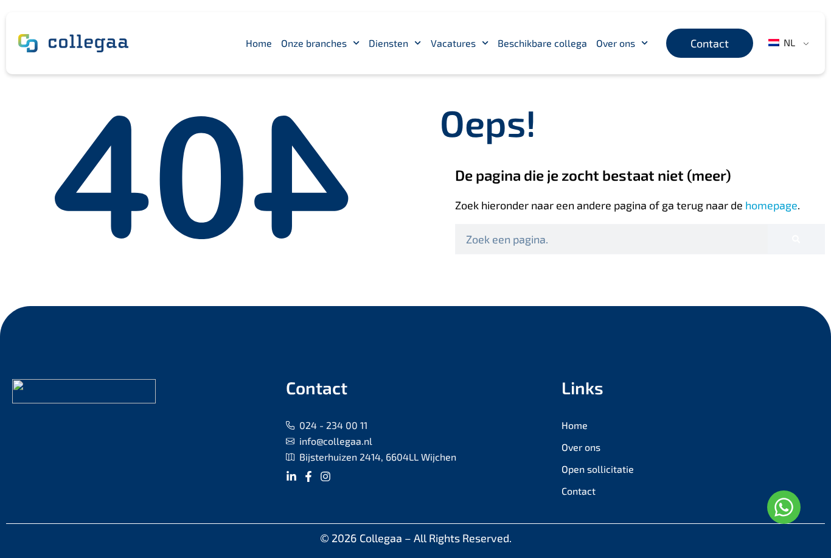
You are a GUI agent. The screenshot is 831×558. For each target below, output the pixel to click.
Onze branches (314, 43)
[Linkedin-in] (291, 476)
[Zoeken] (796, 239)
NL (788, 42)
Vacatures (453, 43)
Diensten (388, 43)
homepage (771, 205)
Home (259, 43)
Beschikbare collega (542, 43)
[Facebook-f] (308, 476)
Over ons (615, 43)
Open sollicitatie (598, 469)
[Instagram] (325, 476)
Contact (579, 491)
